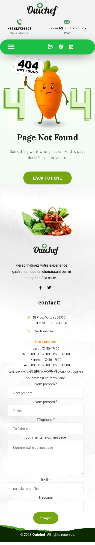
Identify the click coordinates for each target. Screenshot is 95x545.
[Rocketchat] (50, 46)
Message (46, 497)
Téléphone (46, 419)
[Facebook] (60, 46)
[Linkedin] (71, 46)
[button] (11, 47)
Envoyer (46, 518)
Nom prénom (46, 384)
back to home (47, 178)
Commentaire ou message (46, 437)
